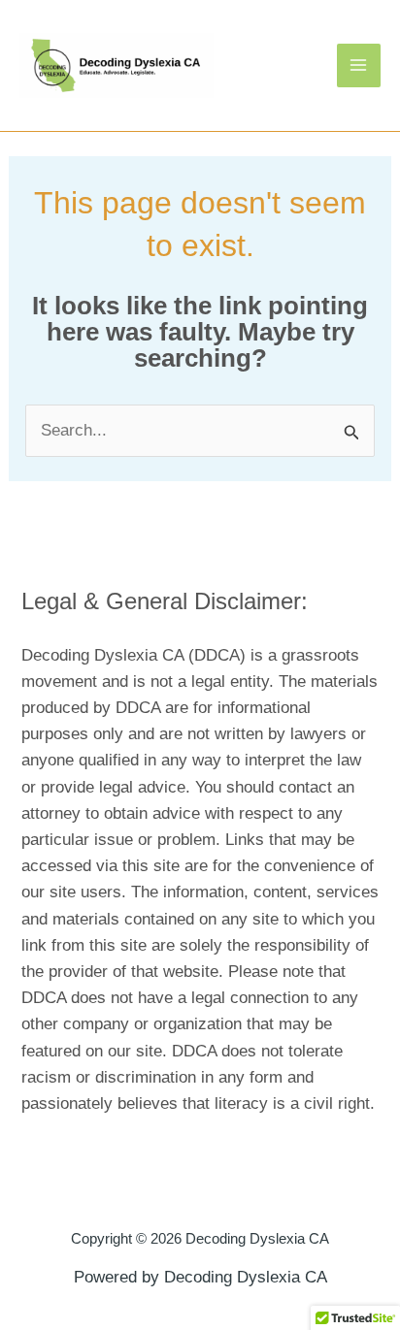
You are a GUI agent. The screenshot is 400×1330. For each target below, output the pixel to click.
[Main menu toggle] (359, 66)
